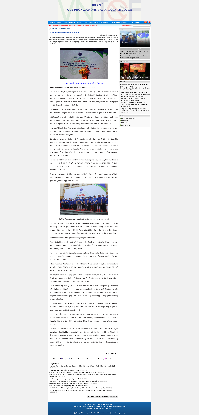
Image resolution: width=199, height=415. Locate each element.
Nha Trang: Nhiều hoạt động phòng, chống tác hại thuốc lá (67, 385)
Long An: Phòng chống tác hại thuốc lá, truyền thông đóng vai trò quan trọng (73, 372)
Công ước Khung (82, 22)
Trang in (56, 359)
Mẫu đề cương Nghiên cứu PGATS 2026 (133, 102)
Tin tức (66, 22)
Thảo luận (102, 359)
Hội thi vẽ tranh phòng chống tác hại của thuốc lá (64, 370)
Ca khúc (122, 116)
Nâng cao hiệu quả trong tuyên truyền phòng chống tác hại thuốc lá (70, 383)
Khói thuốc (124, 120)
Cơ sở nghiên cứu (116, 22)
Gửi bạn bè (65, 359)
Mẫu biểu (137, 22)
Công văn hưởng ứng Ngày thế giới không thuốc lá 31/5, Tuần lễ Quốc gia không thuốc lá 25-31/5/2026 (135, 110)
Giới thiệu (59, 22)
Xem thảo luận (111, 359)
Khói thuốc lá (125, 123)
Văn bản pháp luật (93, 22)
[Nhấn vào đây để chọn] (94, 396)
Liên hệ (125, 22)
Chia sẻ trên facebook (77, 359)
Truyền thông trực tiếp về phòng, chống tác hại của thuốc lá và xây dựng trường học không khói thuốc (81, 390)
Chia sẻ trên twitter (91, 359)
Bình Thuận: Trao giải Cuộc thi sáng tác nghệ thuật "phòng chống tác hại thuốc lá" (74, 381)
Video (122, 29)
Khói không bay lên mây (128, 118)
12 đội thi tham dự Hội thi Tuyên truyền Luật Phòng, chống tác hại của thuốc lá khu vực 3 (77, 388)
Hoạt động (72, 22)
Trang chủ (52, 22)
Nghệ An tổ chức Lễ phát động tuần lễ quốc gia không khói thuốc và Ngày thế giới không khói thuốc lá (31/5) (82, 366)
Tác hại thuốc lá (105, 22)
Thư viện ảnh (124, 61)
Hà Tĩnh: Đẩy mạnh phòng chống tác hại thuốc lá (64, 379)
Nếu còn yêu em (126, 125)
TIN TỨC (54, 29)
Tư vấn (131, 22)
